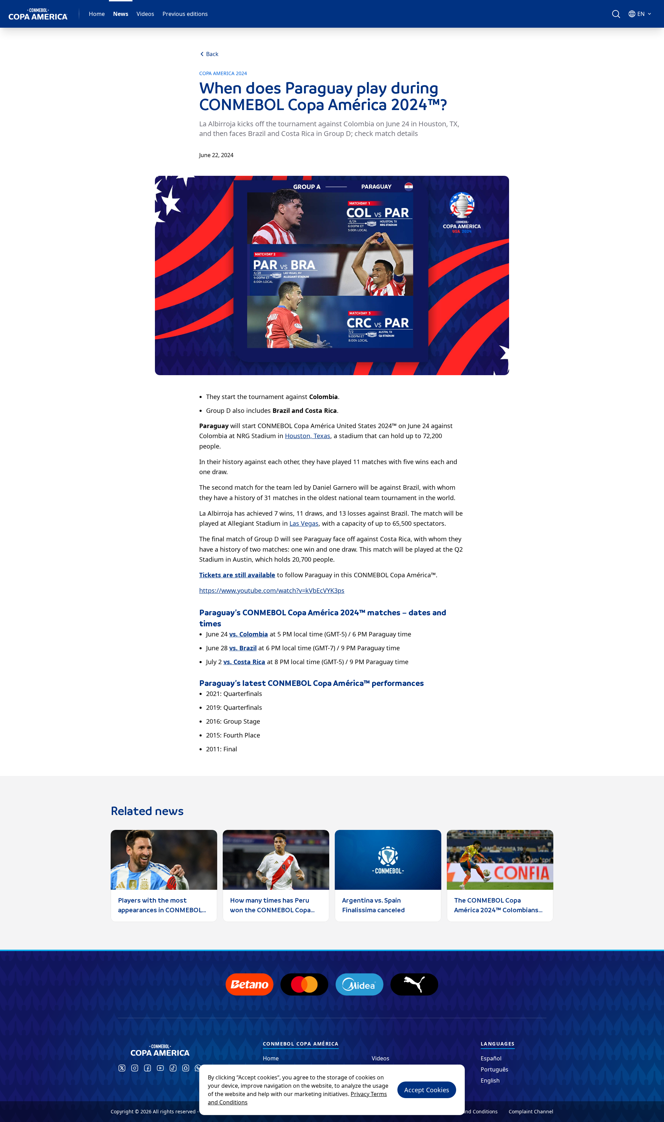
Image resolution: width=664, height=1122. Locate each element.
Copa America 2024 (223, 73)
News (120, 14)
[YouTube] (160, 1068)
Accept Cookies (426, 1090)
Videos (145, 14)
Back (212, 54)
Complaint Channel (531, 1111)
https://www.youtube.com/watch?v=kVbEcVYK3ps (271, 590)
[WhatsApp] (198, 1068)
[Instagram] (134, 1068)
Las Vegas (304, 523)
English (490, 1080)
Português (494, 1069)
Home (97, 14)
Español (491, 1058)
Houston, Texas (307, 436)
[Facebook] (147, 1068)
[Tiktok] (173, 1068)
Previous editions (185, 14)
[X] (122, 1068)
